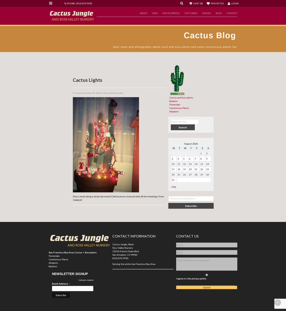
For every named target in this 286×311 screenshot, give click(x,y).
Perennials (174, 104)
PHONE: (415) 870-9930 (79, 3)
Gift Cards (191, 13)
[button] (182, 3)
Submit (206, 287)
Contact (232, 13)
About (143, 13)
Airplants (173, 111)
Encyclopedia (171, 13)
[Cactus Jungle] (71, 15)
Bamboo (173, 101)
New (155, 13)
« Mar (173, 186)
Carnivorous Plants (178, 108)
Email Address (61, 283)
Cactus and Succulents (180, 97)
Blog (219, 13)
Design (206, 13)
